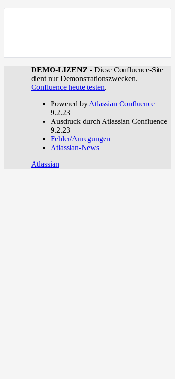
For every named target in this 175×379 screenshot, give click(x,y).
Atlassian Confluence (122, 104)
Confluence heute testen (68, 87)
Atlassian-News (75, 147)
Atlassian (45, 164)
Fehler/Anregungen (80, 139)
